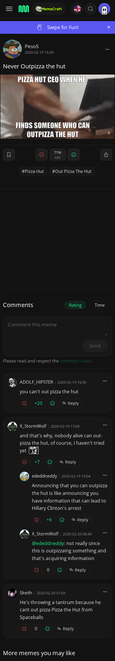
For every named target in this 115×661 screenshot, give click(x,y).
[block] (107, 49)
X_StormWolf (33, 426)
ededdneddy (44, 476)
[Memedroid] (23, 8)
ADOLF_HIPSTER (36, 382)
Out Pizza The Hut (73, 171)
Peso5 (32, 46)
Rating (75, 305)
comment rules (75, 361)
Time (100, 305)
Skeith (26, 593)
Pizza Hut (34, 171)
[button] (90, 9)
